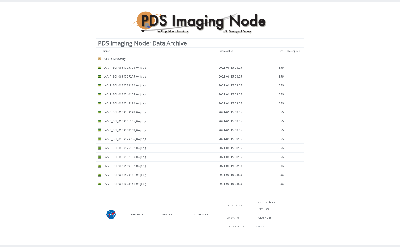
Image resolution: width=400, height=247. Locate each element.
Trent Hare (262, 208)
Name (106, 50)
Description (294, 50)
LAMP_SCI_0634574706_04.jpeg (124, 139)
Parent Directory (114, 59)
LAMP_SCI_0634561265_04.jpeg (124, 121)
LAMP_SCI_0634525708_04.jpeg (124, 67)
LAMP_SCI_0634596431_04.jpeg (124, 175)
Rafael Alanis (263, 217)
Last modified (226, 50)
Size (281, 50)
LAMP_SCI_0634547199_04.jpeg (124, 103)
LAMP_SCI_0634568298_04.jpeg (124, 130)
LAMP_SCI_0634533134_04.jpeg (124, 85)
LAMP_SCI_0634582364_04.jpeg (124, 157)
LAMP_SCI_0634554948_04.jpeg (124, 112)
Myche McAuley (265, 202)
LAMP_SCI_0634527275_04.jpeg (124, 76)
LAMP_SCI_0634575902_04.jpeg (124, 148)
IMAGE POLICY (202, 214)
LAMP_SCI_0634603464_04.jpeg (124, 184)
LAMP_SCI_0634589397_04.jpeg (124, 166)
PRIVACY (167, 214)
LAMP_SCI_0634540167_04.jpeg (124, 94)
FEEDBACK (137, 214)
